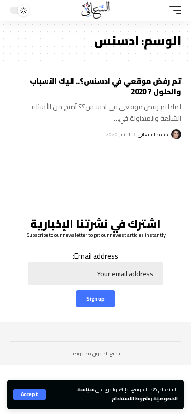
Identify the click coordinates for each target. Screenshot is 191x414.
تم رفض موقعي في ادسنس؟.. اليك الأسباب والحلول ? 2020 (105, 86)
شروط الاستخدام (130, 398)
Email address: (95, 256)
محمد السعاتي (153, 134)
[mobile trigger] (173, 10)
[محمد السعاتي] (95, 10)
